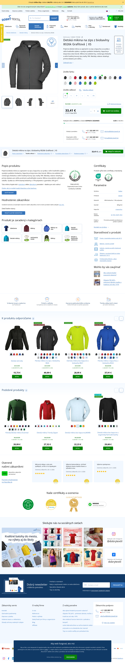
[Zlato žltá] (83, 426)
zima (121, 215)
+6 (56, 357)
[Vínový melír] (44, 357)
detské (120, 196)
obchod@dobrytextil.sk (112, 131)
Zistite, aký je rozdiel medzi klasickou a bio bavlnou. (19, 188)
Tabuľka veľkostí (88, 90)
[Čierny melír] (115, 77)
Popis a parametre (17, 153)
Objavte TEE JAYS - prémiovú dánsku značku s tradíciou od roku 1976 (112, 282)
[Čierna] (65, 77)
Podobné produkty (79, 153)
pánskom (22, 184)
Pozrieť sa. (90, 2)
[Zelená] (105, 426)
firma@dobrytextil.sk (111, 138)
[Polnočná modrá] (25, 426)
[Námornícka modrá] (22, 354)
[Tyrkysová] (95, 77)
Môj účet (120, 11)
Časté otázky (5, 11)
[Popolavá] (65, 83)
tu (60, 657)
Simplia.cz (120, 658)
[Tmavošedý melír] (15, 429)
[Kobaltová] (80, 83)
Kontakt (69, 11)
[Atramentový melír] (110, 357)
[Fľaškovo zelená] (12, 429)
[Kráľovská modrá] (19, 354)
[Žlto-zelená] (95, 83)
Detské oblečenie (11, 33)
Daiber (120, 191)
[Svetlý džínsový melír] (90, 83)
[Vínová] (90, 77)
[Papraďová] (80, 426)
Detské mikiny (24, 33)
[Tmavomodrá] (80, 77)
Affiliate (34, 625)
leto (114, 215)
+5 (86, 357)
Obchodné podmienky (9, 613)
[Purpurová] (47, 426)
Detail (17, 376)
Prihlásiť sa (117, 585)
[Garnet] (22, 426)
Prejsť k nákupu (114, 151)
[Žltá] (17, 426)
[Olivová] (105, 77)
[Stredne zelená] (24, 429)
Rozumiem (71, 657)
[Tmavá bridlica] (21, 429)
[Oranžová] (85, 77)
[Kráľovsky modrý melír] (120, 77)
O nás (34, 610)
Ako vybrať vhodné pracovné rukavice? (75, 610)
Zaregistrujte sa (50, 7)
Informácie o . (96, 591)
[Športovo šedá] (116, 426)
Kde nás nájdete (109, 623)
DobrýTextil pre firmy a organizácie (43, 619)
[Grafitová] (100, 77)
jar (111, 215)
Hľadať (54, 18)
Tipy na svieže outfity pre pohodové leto (76, 631)
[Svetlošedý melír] (18, 429)
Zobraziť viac (67, 63)
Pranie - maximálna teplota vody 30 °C (111, 238)
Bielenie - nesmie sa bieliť (107, 244)
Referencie (55, 11)
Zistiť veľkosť (9, 193)
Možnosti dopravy (116, 104)
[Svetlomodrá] (77, 426)
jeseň (117, 215)
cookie (46, 649)
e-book (64, 7)
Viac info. (61, 205)
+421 (73, 18)
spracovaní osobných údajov (100, 591)
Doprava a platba (17, 11)
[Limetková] (53, 426)
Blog (63, 11)
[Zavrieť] (123, 2)
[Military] (9, 429)
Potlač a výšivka (30, 11)
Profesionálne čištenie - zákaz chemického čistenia (108, 260)
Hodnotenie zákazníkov (44, 153)
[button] (56, 65)
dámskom (32, 184)
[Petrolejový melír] (70, 83)
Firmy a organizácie (43, 11)
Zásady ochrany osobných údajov (12, 622)
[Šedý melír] (110, 77)
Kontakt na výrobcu (100, 227)
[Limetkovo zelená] (85, 83)
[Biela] (70, 77)
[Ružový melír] (75, 83)
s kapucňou (119, 209)
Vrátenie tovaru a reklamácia (11, 619)
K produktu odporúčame (62, 153)
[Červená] (75, 77)
